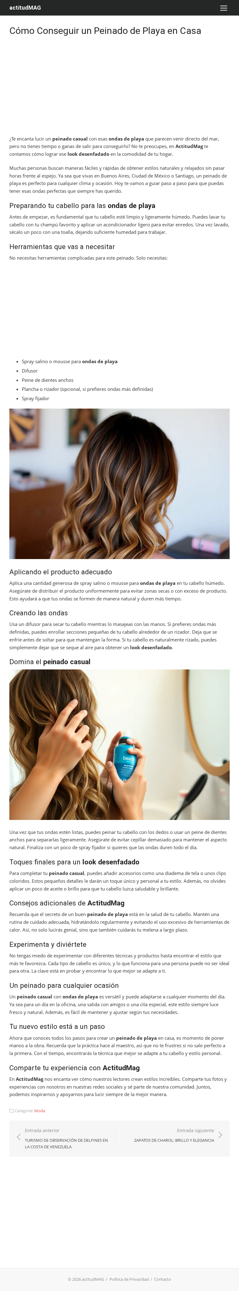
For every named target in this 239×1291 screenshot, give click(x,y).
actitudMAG (25, 7)
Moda (39, 1110)
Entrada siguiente (174, 1135)
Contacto (162, 1279)
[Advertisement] (119, 88)
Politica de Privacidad (129, 1279)
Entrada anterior (66, 1138)
